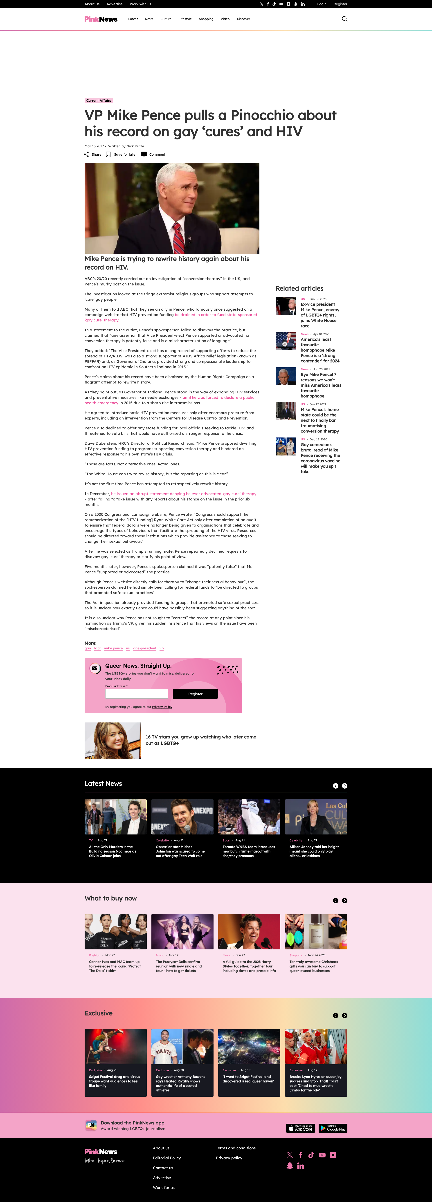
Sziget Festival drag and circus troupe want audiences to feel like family (114, 1081)
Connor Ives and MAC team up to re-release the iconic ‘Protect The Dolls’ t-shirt (115, 966)
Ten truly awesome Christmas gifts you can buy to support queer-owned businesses (314, 966)
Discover (243, 19)
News (149, 19)
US (128, 648)
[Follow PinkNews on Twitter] (290, 1156)
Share (96, 154)
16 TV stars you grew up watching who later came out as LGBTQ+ (201, 740)
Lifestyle (185, 19)
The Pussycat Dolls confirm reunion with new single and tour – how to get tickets (179, 966)
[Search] (344, 19)
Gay (88, 648)
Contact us (163, 1167)
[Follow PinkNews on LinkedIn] (302, 4)
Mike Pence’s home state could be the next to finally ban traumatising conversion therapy (320, 420)
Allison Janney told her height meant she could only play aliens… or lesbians (314, 851)
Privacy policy (229, 1157)
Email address (122, 686)
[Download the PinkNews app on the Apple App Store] (300, 1128)
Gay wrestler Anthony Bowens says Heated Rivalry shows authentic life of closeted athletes (180, 1083)
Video (225, 19)
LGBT (97, 648)
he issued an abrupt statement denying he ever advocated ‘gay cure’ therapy (183, 493)
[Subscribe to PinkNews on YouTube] (322, 1156)
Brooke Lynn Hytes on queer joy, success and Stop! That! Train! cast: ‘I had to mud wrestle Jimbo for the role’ (316, 1083)
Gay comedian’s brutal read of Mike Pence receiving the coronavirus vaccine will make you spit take (320, 458)
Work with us (140, 4)
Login (321, 4)
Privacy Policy (162, 707)
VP (162, 648)
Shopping (206, 19)
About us (161, 1148)
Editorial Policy (167, 1157)
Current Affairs (98, 100)
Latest (133, 19)
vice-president (144, 648)
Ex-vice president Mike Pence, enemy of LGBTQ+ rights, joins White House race (320, 315)
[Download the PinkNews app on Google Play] (333, 1128)
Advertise (115, 4)
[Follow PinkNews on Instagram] (333, 1156)
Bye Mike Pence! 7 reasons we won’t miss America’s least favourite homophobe (321, 385)
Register (340, 4)
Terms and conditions (236, 1148)
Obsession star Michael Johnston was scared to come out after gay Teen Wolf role (180, 851)
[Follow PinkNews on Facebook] (300, 1156)
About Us (92, 4)
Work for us (164, 1187)
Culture (165, 19)
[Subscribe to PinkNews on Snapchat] (290, 1167)
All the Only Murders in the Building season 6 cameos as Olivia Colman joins (112, 851)
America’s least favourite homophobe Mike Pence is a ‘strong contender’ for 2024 (320, 350)
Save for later (125, 154)
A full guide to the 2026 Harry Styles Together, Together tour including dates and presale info (249, 966)
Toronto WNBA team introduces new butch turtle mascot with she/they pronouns (249, 851)
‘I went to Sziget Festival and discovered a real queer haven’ (248, 1078)
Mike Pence (113, 648)
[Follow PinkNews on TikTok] (311, 1156)
